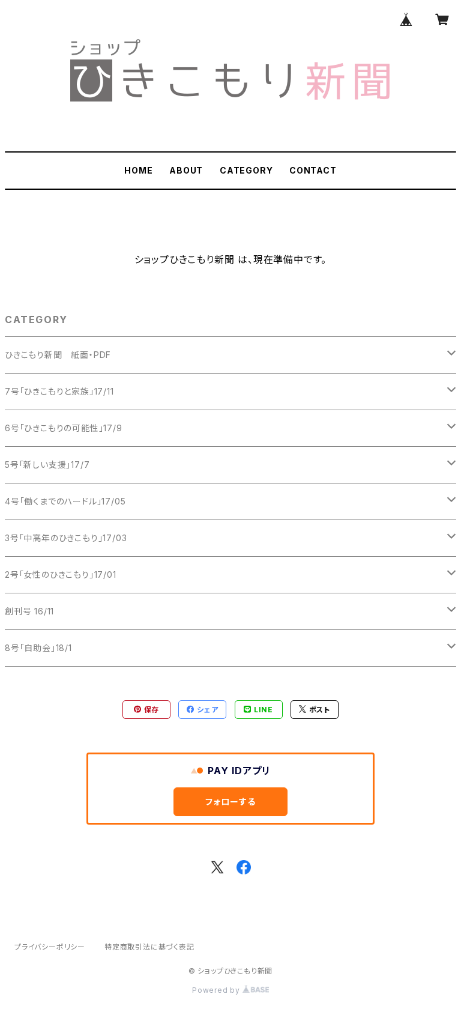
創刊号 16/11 (29, 611)
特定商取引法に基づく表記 (149, 946)
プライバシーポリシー (49, 946)
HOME (138, 170)
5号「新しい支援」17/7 (47, 464)
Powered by (217, 990)
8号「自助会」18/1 (38, 648)
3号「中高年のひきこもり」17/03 (66, 538)
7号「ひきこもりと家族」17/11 (59, 391)
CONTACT (313, 170)
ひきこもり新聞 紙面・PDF (58, 355)
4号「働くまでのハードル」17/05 (65, 501)
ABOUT (186, 170)
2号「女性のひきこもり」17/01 (60, 574)
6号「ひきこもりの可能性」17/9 (63, 428)
